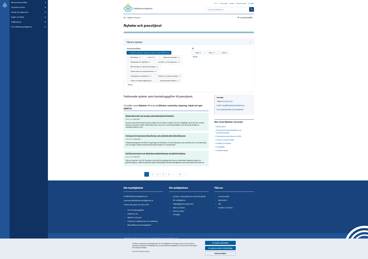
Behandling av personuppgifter (139, 225)
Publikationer (16, 22)
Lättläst (231, 3)
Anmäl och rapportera (19, 12)
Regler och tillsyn (17, 17)
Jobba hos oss (132, 214)
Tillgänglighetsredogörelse (183, 204)
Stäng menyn (16, 33)
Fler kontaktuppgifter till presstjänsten (230, 109)
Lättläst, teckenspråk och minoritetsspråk (189, 196)
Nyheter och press (134, 217)
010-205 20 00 (143, 205)
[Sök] (251, 9)
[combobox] (230, 9)
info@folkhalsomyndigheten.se (136, 196)
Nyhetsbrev (222, 200)
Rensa (130, 84)
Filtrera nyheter (135, 42)
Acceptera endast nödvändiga (220, 248)
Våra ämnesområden (19, 2)
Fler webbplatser (179, 200)
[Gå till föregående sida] (185, 174)
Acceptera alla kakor (220, 243)
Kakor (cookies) (179, 207)
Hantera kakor (220, 253)
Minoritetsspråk (241, 3)
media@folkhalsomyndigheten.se (233, 105)
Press (216, 3)
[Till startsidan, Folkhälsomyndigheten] (4, 4)
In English (251, 3)
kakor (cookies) (145, 251)
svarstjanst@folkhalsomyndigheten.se (138, 200)
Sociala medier (223, 196)
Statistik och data (18, 7)
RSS (219, 204)
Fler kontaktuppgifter (135, 210)
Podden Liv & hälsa (225, 207)
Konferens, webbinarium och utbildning (142, 221)
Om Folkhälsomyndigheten (21, 27)
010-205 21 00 (228, 101)
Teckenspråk (223, 3)
